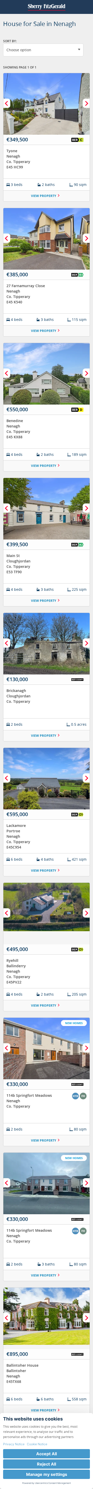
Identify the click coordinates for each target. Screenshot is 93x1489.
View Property (43, 196)
